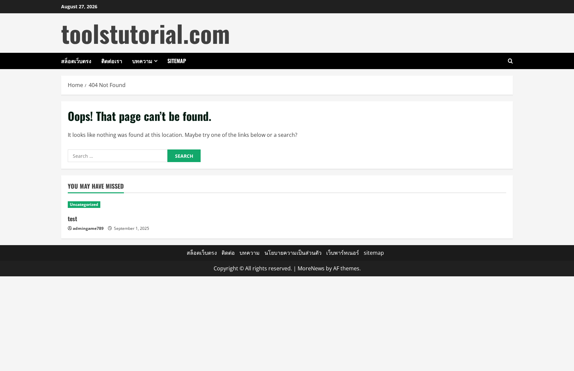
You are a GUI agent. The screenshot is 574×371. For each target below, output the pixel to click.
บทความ (142, 61)
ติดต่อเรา (111, 61)
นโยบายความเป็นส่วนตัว (293, 252)
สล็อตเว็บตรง (76, 61)
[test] (120, 205)
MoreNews (311, 268)
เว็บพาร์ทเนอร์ (342, 252)
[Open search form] (510, 60)
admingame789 (88, 228)
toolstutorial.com (145, 33)
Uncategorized (84, 204)
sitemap (176, 61)
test (72, 218)
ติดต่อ (228, 252)
